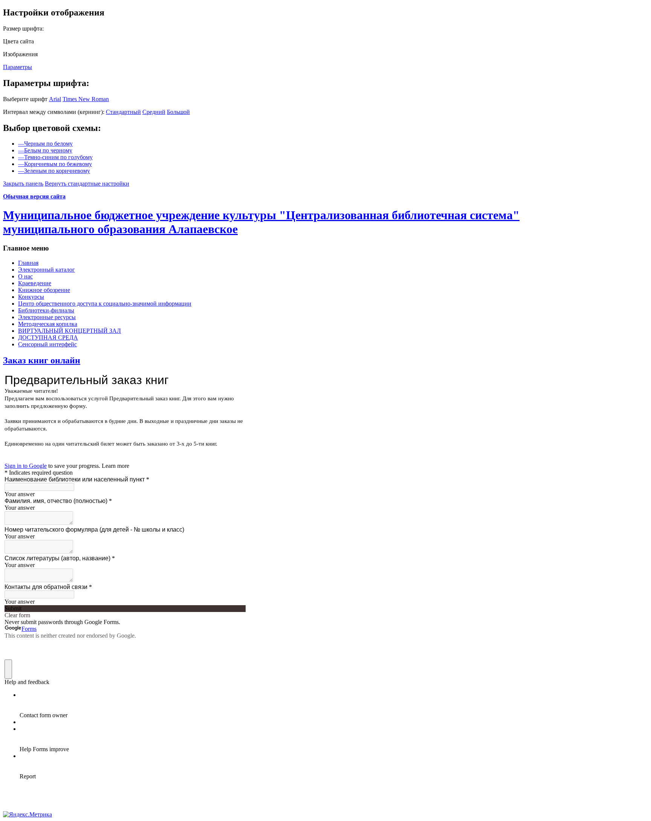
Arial (55, 99)
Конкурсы (31, 297)
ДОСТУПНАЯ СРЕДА (48, 337)
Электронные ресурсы (47, 317)
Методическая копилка (47, 324)
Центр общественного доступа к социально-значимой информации (104, 303)
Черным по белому (45, 143)
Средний (153, 112)
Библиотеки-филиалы (46, 310)
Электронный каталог (46, 269)
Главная (28, 263)
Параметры (17, 67)
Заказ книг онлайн (41, 360)
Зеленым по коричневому (54, 171)
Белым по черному (45, 150)
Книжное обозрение (44, 290)
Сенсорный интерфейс (47, 344)
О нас (25, 276)
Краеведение (34, 283)
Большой (178, 112)
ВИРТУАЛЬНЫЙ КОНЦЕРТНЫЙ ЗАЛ (69, 330)
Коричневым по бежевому (55, 164)
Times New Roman (86, 99)
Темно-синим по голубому (55, 157)
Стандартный (123, 112)
